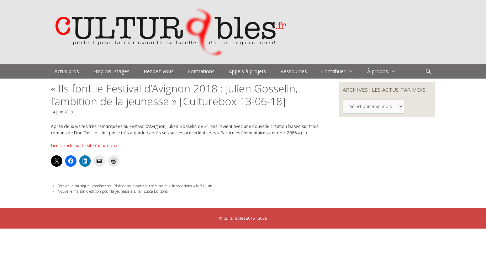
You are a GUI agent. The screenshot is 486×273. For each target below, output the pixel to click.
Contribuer (333, 71)
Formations (201, 71)
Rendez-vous (159, 71)
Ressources (293, 71)
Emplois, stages (111, 71)
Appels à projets (247, 71)
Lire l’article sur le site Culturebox (84, 146)
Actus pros (66, 71)
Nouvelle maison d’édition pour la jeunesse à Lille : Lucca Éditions (113, 191)
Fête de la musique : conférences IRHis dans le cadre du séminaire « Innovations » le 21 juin (135, 185)
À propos (377, 71)
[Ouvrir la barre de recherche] (428, 71)
